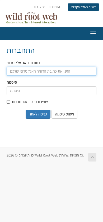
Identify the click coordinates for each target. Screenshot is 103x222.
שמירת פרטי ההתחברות (30, 101)
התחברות (54, 7)
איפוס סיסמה (64, 114)
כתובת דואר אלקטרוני (23, 62)
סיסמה (12, 82)
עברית (38, 7)
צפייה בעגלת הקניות (83, 7)
